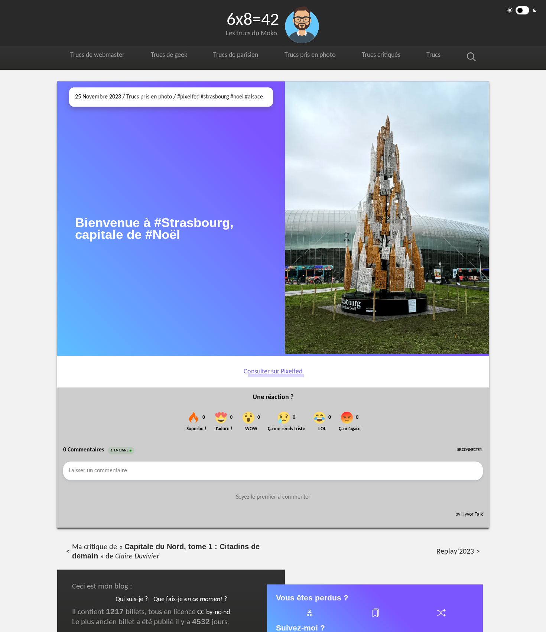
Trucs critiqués (390, 56)
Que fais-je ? (190, 599)
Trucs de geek (172, 56)
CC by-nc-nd (213, 612)
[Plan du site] (309, 617)
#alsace (254, 97)
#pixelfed (188, 97)
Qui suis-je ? (132, 599)
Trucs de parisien (240, 56)
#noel (237, 97)
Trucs (441, 56)
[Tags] (375, 617)
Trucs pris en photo (317, 56)
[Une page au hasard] (441, 617)
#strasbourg (215, 97)
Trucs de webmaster (98, 56)
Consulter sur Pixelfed (273, 372)
